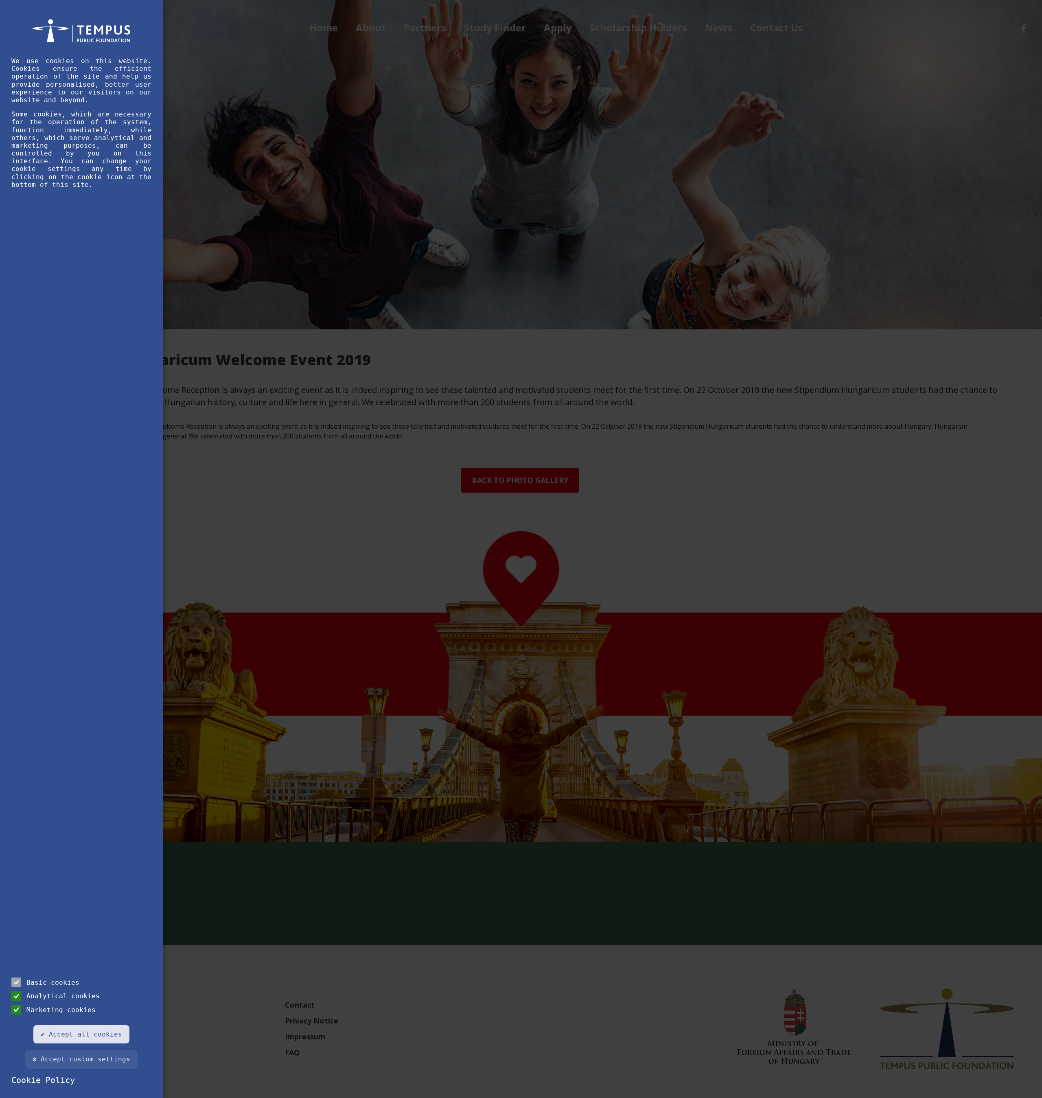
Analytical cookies (63, 996)
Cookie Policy (43, 1080)
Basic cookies (52, 982)
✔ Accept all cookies (81, 1034)
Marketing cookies (61, 1010)
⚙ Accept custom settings (81, 1059)
